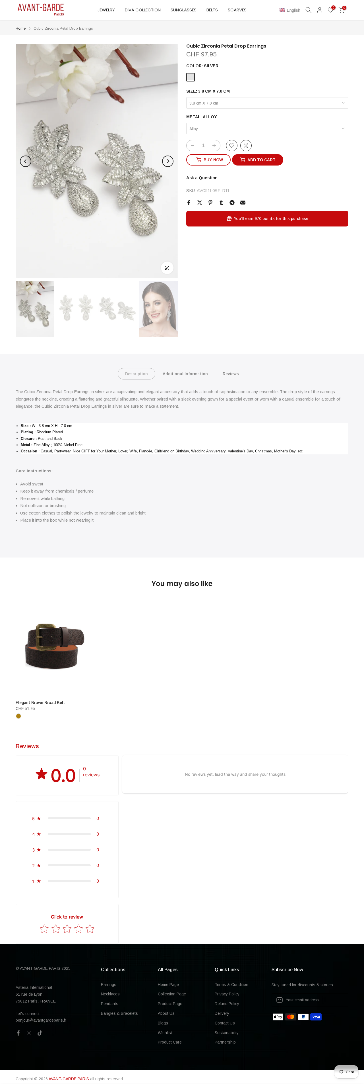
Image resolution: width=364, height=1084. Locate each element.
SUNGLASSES (184, 10)
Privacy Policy (227, 994)
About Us (166, 1013)
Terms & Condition (231, 984)
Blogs (163, 1023)
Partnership (225, 1042)
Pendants (109, 1003)
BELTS (212, 10)
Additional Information (185, 373)
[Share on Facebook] (188, 202)
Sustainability (227, 1032)
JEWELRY (106, 10)
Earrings (108, 984)
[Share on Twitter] (199, 202)
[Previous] (25, 161)
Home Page (168, 984)
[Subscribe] (338, 1000)
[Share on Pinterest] (210, 202)
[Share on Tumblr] (221, 202)
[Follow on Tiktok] (39, 1033)
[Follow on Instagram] (29, 1033)
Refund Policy (227, 1003)
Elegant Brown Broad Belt (40, 702)
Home (21, 28)
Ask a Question (202, 177)
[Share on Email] (242, 202)
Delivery (222, 1013)
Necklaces (110, 994)
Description (136, 373)
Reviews (231, 373)
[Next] (167, 161)
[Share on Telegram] (232, 202)
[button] (291, 10)
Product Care (170, 1042)
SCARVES (237, 10)
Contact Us (225, 1023)
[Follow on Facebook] (18, 1033)
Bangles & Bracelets (119, 1013)
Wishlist (165, 1032)
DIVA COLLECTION (143, 10)
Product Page (170, 1003)
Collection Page (172, 994)
